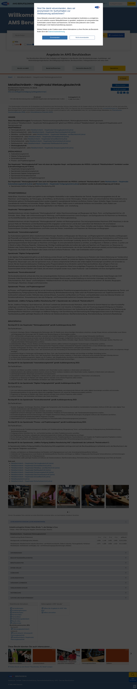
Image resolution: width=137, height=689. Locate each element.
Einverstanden (55, 37)
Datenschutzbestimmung (56, 31)
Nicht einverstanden (82, 37)
